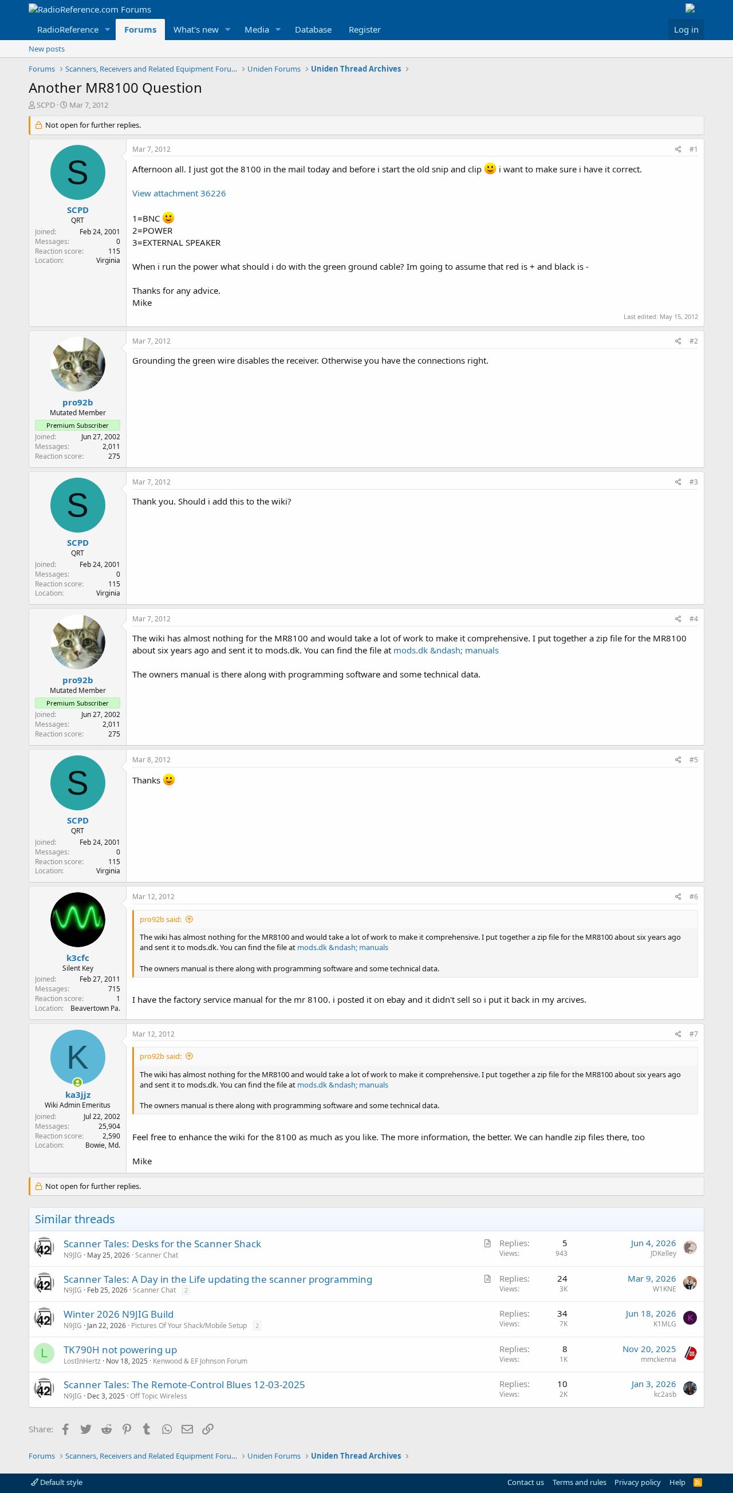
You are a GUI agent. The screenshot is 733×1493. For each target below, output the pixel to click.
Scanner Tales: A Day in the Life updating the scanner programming (218, 1279)
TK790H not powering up (120, 1349)
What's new (196, 29)
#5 (693, 760)
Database (313, 29)
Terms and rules (579, 1482)
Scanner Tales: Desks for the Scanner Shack (162, 1243)
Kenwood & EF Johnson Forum (200, 1361)
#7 (693, 1034)
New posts (47, 49)
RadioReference (67, 29)
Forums (140, 29)
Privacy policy (637, 1482)
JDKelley (663, 1253)
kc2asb (665, 1394)
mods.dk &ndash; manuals (446, 650)
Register (365, 29)
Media (257, 29)
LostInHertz (82, 1361)
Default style (60, 1482)
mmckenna (658, 1359)
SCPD (46, 105)
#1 (693, 149)
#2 (693, 341)
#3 (693, 482)
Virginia (108, 260)
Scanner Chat (156, 1255)
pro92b (77, 402)
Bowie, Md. (102, 1145)
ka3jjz (77, 1094)
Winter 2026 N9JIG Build (119, 1314)
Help (677, 1482)
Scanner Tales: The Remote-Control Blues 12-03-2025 (184, 1384)
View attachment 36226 (179, 193)
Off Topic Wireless (158, 1396)
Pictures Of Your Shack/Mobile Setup (189, 1325)
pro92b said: (161, 919)
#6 (693, 896)
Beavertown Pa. (95, 1008)
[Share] (678, 149)
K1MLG (664, 1324)
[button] (108, 29)
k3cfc (77, 957)
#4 (693, 619)
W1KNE (664, 1289)
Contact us (525, 1482)
